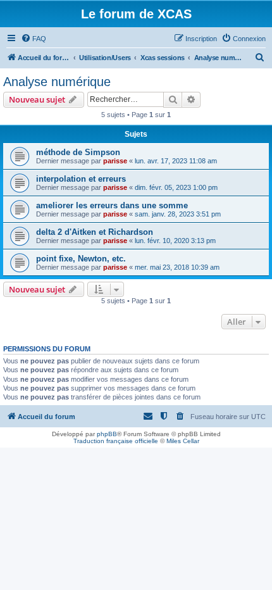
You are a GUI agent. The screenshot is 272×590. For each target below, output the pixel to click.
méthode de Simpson (78, 152)
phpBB (107, 433)
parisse (115, 161)
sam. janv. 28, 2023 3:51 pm (178, 214)
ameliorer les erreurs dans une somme (112, 205)
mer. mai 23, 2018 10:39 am (177, 267)
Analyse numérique (57, 82)
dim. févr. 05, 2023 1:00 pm (176, 187)
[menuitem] (33, 38)
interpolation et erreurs (81, 179)
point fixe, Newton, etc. (81, 258)
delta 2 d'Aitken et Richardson (94, 232)
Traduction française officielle (115, 440)
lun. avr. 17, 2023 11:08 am (176, 161)
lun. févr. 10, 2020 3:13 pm (175, 240)
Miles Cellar (182, 440)
